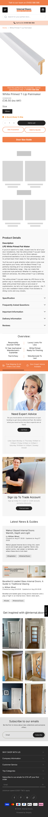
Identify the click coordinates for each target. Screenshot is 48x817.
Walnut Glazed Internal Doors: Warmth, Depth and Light (20, 531)
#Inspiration (11, 556)
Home (4, 28)
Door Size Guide (24, 139)
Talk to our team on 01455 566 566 (24, 2)
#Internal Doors (24, 556)
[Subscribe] (43, 784)
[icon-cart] (43, 9)
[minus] (5, 123)
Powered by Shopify (24, 812)
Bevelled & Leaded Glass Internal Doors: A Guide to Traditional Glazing (22, 582)
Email (6, 785)
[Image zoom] (24, 56)
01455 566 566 (32, 90)
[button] (31, 123)
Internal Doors (27, 809)
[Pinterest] (21, 797)
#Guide (6, 601)
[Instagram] (27, 797)
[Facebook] (14, 797)
